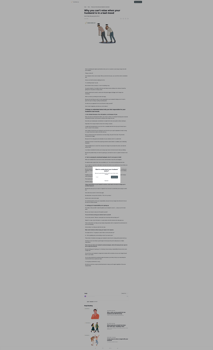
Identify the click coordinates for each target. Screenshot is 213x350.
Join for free (114, 177)
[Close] (118, 168)
